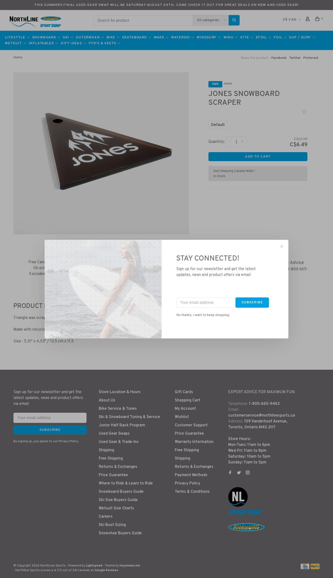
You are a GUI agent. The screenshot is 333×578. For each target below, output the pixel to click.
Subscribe (252, 302)
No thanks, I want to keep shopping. (203, 315)
